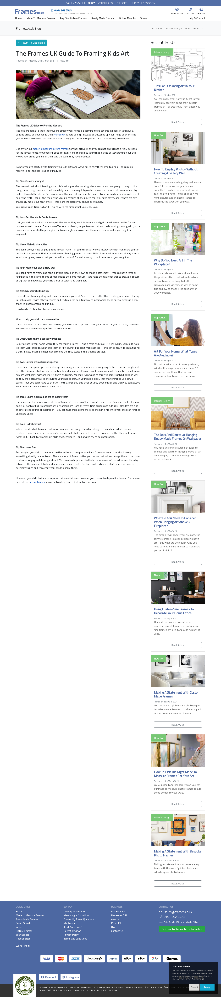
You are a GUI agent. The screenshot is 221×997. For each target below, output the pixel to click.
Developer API (119, 915)
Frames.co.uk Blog (28, 28)
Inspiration (157, 28)
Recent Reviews (72, 931)
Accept (207, 987)
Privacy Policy (71, 935)
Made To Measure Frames (41, 18)
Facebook (50, 977)
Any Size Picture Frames (73, 18)
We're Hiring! (23, 946)
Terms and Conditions (75, 938)
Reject (194, 987)
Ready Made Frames (102, 18)
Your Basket (22, 935)
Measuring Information (76, 915)
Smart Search (23, 923)
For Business (118, 911)
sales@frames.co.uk (178, 911)
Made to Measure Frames (30, 915)
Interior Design (174, 28)
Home (18, 18)
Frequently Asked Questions (79, 919)
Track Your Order (73, 927)
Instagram (72, 977)
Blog (113, 927)
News (187, 28)
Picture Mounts (127, 18)
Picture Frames (24, 931)
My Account (70, 923)
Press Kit (116, 923)
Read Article (177, 122)
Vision (143, 18)
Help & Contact (196, 18)
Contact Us (117, 931)
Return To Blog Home (32, 43)
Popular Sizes (23, 938)
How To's (198, 28)
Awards (115, 919)
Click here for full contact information (182, 929)
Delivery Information (75, 911)
